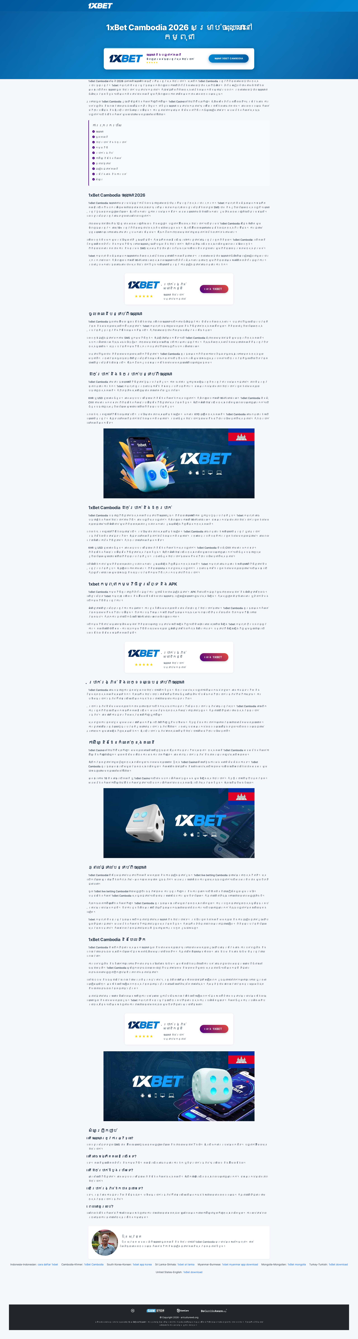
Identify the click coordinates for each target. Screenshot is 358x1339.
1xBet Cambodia (93, 1264)
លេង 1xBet (214, 289)
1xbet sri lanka (185, 1264)
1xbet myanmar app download (240, 1264)
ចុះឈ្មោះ (99, 131)
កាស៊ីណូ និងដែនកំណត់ (109, 158)
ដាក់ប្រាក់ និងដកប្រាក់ (111, 142)
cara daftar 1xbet (48, 1264)
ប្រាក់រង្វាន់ (104, 152)
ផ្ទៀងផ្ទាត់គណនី (107, 168)
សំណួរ (99, 179)
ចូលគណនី (102, 136)
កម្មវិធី (102, 147)
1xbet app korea (142, 1264)
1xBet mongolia (297, 1264)
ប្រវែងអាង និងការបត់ (111, 174)
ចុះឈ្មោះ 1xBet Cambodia (228, 58)
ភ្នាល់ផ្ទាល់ (103, 163)
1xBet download (338, 1264)
